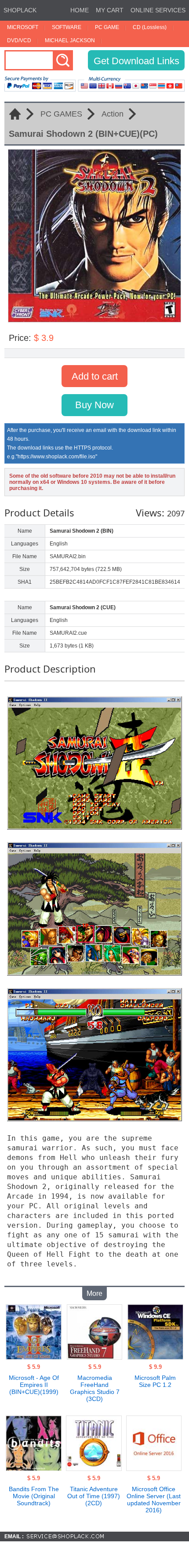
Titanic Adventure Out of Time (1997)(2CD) (93, 1496)
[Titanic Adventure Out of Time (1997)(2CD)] (93, 1468)
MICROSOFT (22, 27)
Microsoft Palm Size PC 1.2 (155, 1381)
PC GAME (107, 27)
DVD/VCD (19, 40)
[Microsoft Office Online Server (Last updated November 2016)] (154, 1468)
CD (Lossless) (150, 27)
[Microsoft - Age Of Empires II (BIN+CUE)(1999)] (33, 1357)
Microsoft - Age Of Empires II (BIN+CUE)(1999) (34, 1384)
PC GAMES (61, 114)
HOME (79, 10)
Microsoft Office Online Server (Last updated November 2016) (154, 1499)
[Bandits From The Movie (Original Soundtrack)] (33, 1468)
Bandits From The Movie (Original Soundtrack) (34, 1496)
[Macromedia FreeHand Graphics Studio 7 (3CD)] (94, 1357)
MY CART (110, 10)
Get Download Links (136, 60)
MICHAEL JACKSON (70, 40)
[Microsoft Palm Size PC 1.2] (155, 1357)
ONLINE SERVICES (158, 10)
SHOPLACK (20, 10)
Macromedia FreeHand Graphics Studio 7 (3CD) (95, 1388)
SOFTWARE (66, 27)
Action (113, 114)
